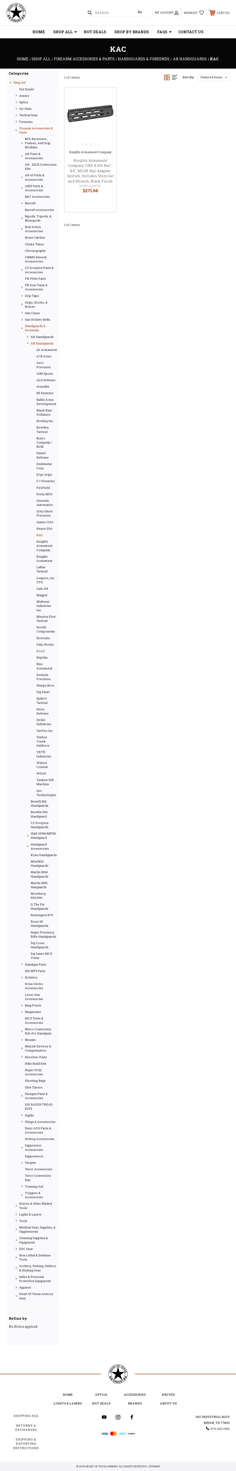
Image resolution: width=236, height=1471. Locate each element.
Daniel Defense (42, 455)
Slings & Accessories (40, 1122)
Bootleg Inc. (45, 421)
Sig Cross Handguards (39, 945)
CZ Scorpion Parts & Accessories (39, 270)
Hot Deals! (26, 89)
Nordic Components (45, 629)
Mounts (30, 1040)
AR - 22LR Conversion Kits (40, 166)
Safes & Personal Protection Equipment (35, 1279)
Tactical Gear (28, 115)
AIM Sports (44, 373)
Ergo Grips (44, 474)
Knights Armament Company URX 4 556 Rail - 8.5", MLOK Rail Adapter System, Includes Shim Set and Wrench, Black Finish (90, 170)
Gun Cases (32, 313)
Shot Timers (34, 1087)
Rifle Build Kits (35, 1063)
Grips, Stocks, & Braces (36, 304)
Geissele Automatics (44, 502)
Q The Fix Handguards (39, 906)
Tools (23, 1221)
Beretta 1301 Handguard (39, 814)
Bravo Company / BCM (44, 442)
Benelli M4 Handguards (39, 803)
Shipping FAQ (26, 1416)
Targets (30, 1163)
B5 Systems (44, 393)
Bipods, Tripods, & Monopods (38, 218)
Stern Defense (42, 711)
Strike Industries (43, 722)
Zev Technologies (46, 793)
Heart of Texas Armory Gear (36, 1296)
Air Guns (25, 108)
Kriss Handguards (44, 855)
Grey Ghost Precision (44, 513)
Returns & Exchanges (26, 1427)
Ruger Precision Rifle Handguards (43, 934)
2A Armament (46, 350)
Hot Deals (95, 31)
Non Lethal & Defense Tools (35, 1257)
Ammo (24, 96)
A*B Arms (43, 356)
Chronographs (35, 251)
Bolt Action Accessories (34, 229)
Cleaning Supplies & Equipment (33, 1240)
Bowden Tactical (42, 429)
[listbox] (214, 77)
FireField (43, 488)
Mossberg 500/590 (38, 895)
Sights (29, 1115)
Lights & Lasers (30, 1214)
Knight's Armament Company (44, 545)
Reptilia (41, 657)
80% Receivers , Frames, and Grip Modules (37, 143)
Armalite (42, 386)
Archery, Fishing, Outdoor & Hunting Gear (37, 1268)
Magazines (33, 1012)
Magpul (41, 595)
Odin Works (45, 644)
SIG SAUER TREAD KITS (39, 1106)
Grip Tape (32, 296)
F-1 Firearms (45, 481)
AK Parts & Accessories (34, 156)
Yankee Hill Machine (45, 782)
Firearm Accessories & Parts (36, 130)
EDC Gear (26, 1249)
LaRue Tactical (41, 569)
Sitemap (154, 1466)
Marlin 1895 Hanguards (39, 885)
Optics (23, 102)
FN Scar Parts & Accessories (36, 287)
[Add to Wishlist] (107, 107)
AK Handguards (42, 337)
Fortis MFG (44, 494)
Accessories (135, 1394)
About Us (168, 1403)
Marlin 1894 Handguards (39, 874)
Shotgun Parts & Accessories (36, 1096)
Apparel (25, 1287)
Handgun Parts (35, 964)
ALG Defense (46, 380)
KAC (39, 535)
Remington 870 (42, 915)
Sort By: (188, 77)
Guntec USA (44, 522)
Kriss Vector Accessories (34, 986)
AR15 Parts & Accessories (34, 188)
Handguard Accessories (40, 846)
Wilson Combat (42, 765)
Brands (135, 1403)
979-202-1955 (220, 1429)
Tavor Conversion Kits (38, 1177)
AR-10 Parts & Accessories (34, 177)
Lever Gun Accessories (34, 997)
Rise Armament (44, 666)
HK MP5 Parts (35, 971)
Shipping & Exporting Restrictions (26, 1443)
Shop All (63, 31)
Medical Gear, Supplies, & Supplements (37, 1229)
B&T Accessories (37, 197)
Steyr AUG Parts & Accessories (38, 1130)
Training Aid (34, 1186)
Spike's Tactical (41, 700)
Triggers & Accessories (34, 1195)
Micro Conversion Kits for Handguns (38, 1031)
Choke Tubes (34, 244)
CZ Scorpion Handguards (39, 825)
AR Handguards (42, 343)
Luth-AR (42, 589)
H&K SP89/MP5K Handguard (43, 835)
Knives (168, 1394)
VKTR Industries (43, 754)
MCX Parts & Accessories (34, 1020)
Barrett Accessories (39, 210)
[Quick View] (107, 96)
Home (38, 31)
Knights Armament (44, 558)
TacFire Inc (44, 731)
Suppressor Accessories (34, 1147)
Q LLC (40, 651)
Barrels (30, 203)
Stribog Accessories (39, 1139)
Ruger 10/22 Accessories (34, 1072)
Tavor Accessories (38, 1169)
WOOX (41, 773)
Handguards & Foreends (35, 328)
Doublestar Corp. (44, 466)
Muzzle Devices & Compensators (38, 1048)
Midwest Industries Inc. (43, 605)
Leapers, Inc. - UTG (46, 580)
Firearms (26, 122)
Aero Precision (43, 365)
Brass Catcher (35, 237)
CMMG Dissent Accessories (36, 259)
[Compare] (107, 118)
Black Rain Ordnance (44, 412)
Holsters (31, 977)
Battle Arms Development (46, 402)
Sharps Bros (45, 685)
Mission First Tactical (46, 618)
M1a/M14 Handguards (39, 863)
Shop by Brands (131, 31)
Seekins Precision (43, 677)
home (68, 1394)
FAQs (162, 31)
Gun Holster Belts (37, 319)
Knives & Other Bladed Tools (35, 1205)
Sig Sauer (43, 692)
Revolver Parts (36, 1057)
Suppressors (34, 1156)
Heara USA (44, 528)
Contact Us (191, 31)
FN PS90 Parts (35, 279)
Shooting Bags (35, 1081)
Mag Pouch (33, 1005)
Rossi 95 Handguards (39, 923)
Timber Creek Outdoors (43, 741)
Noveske (43, 638)
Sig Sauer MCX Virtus (41, 955)
